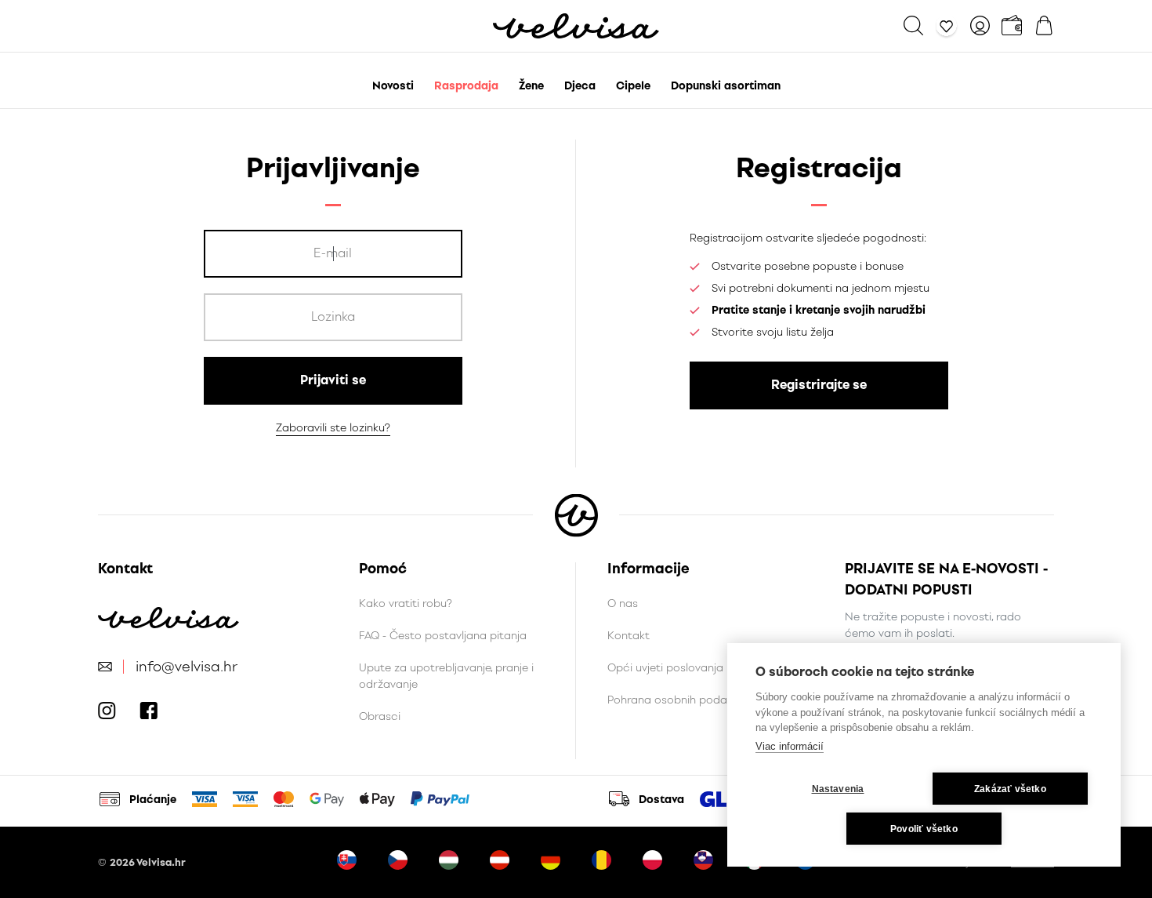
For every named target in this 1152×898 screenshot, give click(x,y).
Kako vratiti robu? (405, 603)
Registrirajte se (819, 384)
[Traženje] (913, 25)
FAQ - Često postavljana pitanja (443, 635)
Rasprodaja (466, 86)
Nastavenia (838, 788)
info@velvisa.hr (186, 667)
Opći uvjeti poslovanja (665, 667)
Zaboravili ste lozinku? (333, 427)
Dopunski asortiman (726, 86)
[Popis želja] (946, 25)
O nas (622, 603)
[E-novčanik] (1012, 25)
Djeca (580, 86)
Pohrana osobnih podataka (679, 700)
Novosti (393, 86)
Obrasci (379, 716)
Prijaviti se (333, 380)
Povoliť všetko (924, 828)
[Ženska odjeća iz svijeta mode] (576, 25)
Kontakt (628, 635)
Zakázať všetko (1010, 788)
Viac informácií (789, 746)
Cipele (633, 86)
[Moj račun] (980, 25)
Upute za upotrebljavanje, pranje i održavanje (446, 676)
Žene (531, 86)
